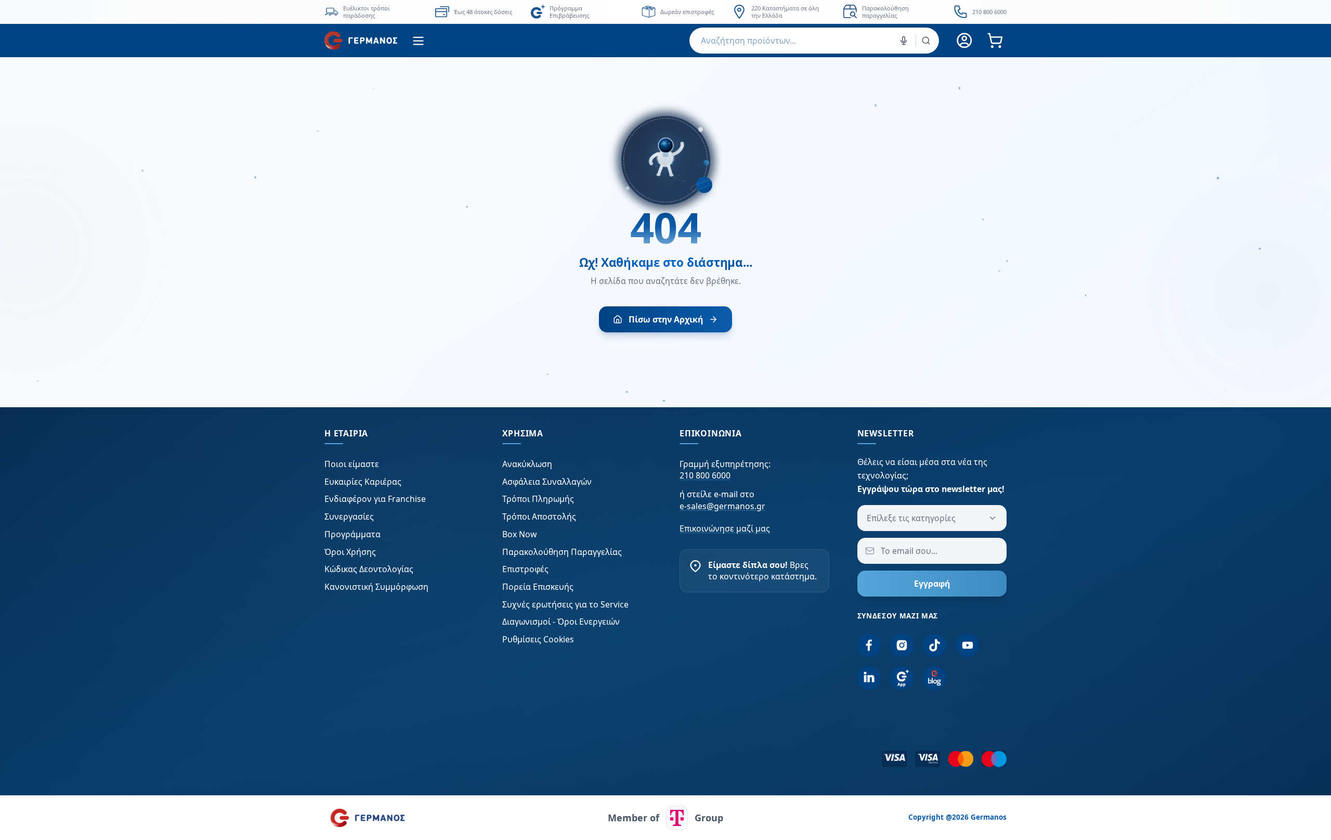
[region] (665, 11)
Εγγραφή (932, 583)
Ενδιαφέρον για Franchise (375, 499)
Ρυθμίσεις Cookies (538, 639)
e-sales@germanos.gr (722, 506)
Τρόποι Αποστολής (539, 516)
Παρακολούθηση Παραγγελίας (562, 552)
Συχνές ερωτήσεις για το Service (565, 604)
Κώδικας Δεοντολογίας (368, 569)
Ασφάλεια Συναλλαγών (547, 481)
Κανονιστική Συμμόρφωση (376, 586)
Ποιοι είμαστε (351, 464)
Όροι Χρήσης (350, 552)
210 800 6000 (705, 475)
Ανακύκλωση (527, 464)
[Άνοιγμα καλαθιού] (995, 41)
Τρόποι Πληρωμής (538, 499)
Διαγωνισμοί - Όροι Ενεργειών (561, 621)
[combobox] (814, 41)
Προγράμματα (352, 534)
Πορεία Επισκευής (537, 586)
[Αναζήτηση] (926, 40)
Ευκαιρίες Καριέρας (362, 481)
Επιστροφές (525, 569)
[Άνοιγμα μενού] (418, 41)
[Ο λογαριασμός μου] (964, 41)
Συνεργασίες (349, 516)
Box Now (519, 534)
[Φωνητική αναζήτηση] (903, 40)
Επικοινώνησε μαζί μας (725, 528)
